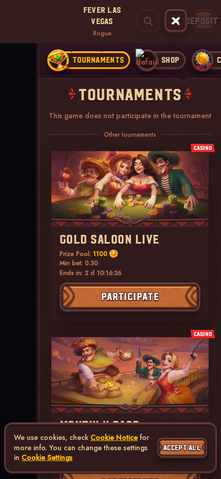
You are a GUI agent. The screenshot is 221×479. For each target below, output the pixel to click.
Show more (15, 95)
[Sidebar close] (175, 21)
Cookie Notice (114, 438)
